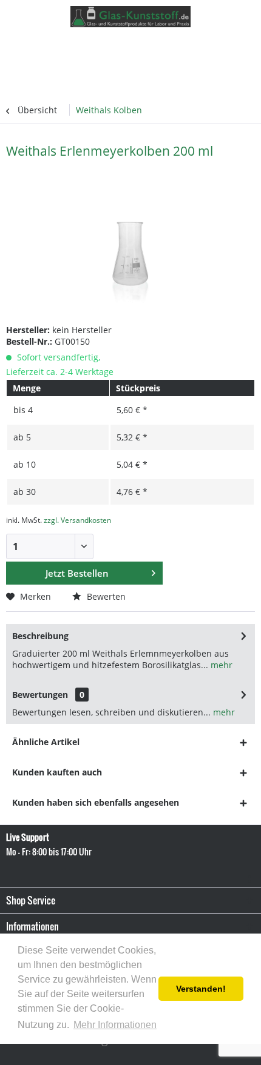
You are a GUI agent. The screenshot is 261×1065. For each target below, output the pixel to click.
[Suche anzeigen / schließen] (178, 47)
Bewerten (105, 596)
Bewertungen (40, 694)
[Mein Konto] (222, 47)
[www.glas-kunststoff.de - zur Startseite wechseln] (130, 16)
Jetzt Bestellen (77, 573)
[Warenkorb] (244, 47)
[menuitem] (33, 45)
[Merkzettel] (200, 47)
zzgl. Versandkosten (77, 520)
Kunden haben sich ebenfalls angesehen (95, 802)
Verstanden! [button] (201, 989)
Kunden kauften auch (57, 772)
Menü (44, 45)
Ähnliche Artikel (46, 742)
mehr (220, 665)
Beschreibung (40, 636)
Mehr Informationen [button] (115, 1025)
